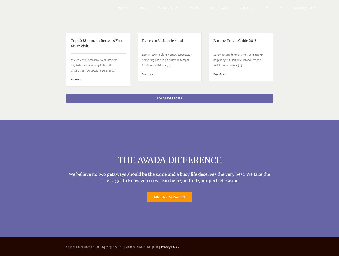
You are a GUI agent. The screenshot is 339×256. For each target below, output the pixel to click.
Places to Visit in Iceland (162, 40)
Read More (76, 79)
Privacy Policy (170, 247)
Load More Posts (169, 98)
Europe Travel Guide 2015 (235, 40)
